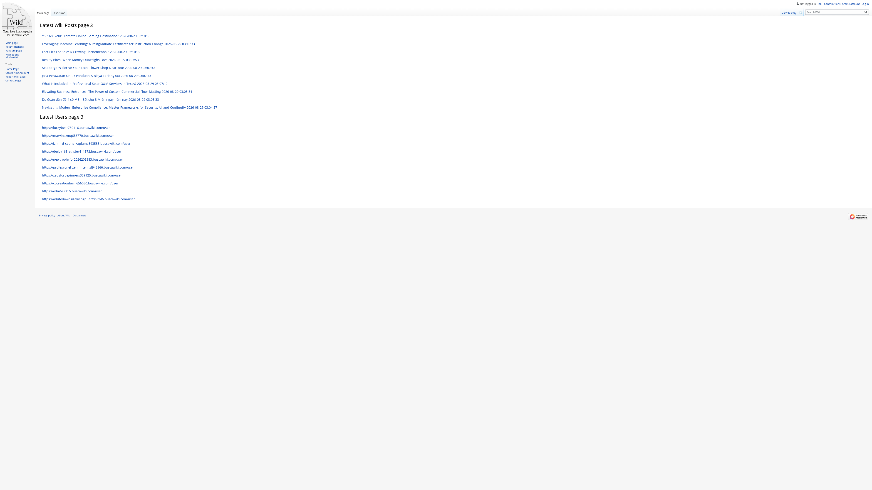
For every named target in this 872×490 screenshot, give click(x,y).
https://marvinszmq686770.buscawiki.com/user (78, 135)
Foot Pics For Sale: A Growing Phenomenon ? (91, 52)
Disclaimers (79, 215)
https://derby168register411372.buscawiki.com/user (81, 151)
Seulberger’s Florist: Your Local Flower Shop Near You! (98, 68)
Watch (801, 12)
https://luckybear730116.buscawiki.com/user (76, 127)
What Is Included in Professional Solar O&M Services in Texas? (105, 83)
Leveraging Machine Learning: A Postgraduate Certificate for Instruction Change (118, 44)
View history (789, 13)
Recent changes (14, 46)
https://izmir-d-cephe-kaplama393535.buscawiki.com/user (86, 143)
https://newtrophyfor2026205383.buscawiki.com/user (82, 159)
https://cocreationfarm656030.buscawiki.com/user (80, 183)
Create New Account (17, 72)
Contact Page (13, 80)
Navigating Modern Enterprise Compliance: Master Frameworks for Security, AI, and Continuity (129, 107)
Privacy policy (47, 215)
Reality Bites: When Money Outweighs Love (90, 60)
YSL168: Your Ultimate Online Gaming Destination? (96, 36)
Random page (13, 50)
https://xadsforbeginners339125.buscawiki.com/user (82, 175)
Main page (43, 13)
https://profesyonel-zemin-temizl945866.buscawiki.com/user (88, 167)
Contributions (832, 3)
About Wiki (63, 215)
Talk (820, 3)
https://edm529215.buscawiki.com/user (72, 191)
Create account (851, 3)
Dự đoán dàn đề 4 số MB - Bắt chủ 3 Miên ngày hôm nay (100, 99)
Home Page (12, 69)
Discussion (59, 13)
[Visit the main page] (17, 18)
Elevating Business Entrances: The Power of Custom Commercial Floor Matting (117, 91)
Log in (865, 3)
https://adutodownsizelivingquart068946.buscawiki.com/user (88, 199)
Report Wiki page (15, 76)
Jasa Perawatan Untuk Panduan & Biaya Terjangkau (96, 76)
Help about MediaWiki (12, 56)
